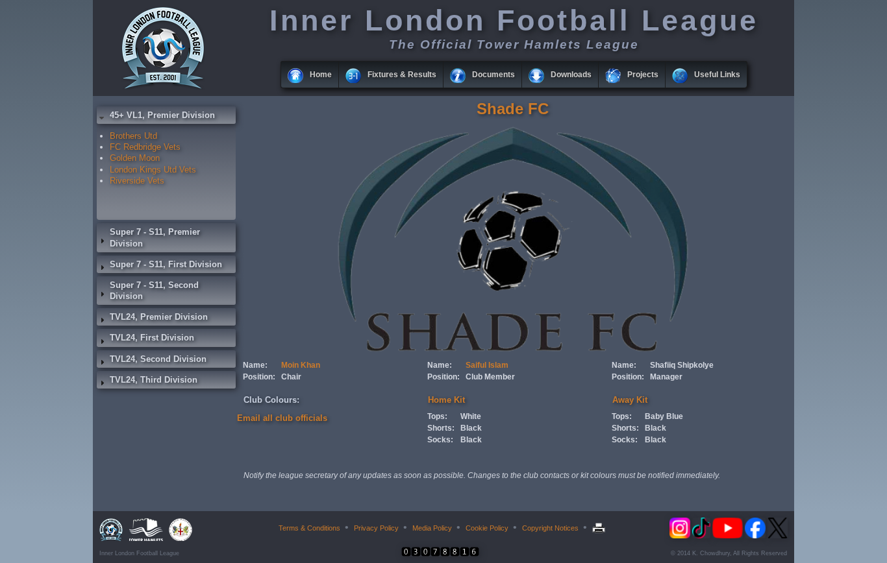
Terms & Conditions (309, 528)
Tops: (437, 416)
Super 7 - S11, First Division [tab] (166, 264)
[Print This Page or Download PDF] (600, 528)
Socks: (440, 439)
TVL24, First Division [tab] (152, 337)
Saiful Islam (487, 365)
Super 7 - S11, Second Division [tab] (154, 290)
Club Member (490, 376)
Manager (666, 376)
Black (471, 428)
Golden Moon (135, 158)
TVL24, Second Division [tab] (158, 359)
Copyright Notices (550, 528)
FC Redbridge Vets (145, 147)
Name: (255, 365)
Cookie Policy (487, 528)
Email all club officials (282, 418)
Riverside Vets (137, 181)
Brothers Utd (133, 136)
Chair (291, 376)
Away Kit (629, 400)
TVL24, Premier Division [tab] (159, 317)
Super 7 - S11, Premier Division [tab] (155, 237)
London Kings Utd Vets (153, 169)
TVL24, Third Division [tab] (153, 380)
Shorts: (441, 428)
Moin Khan (300, 365)
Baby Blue (664, 416)
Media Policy (432, 528)
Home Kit (446, 400)
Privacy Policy (376, 528)
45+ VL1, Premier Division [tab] (162, 115)
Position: (259, 376)
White (470, 416)
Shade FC (513, 108)
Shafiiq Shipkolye (682, 365)
